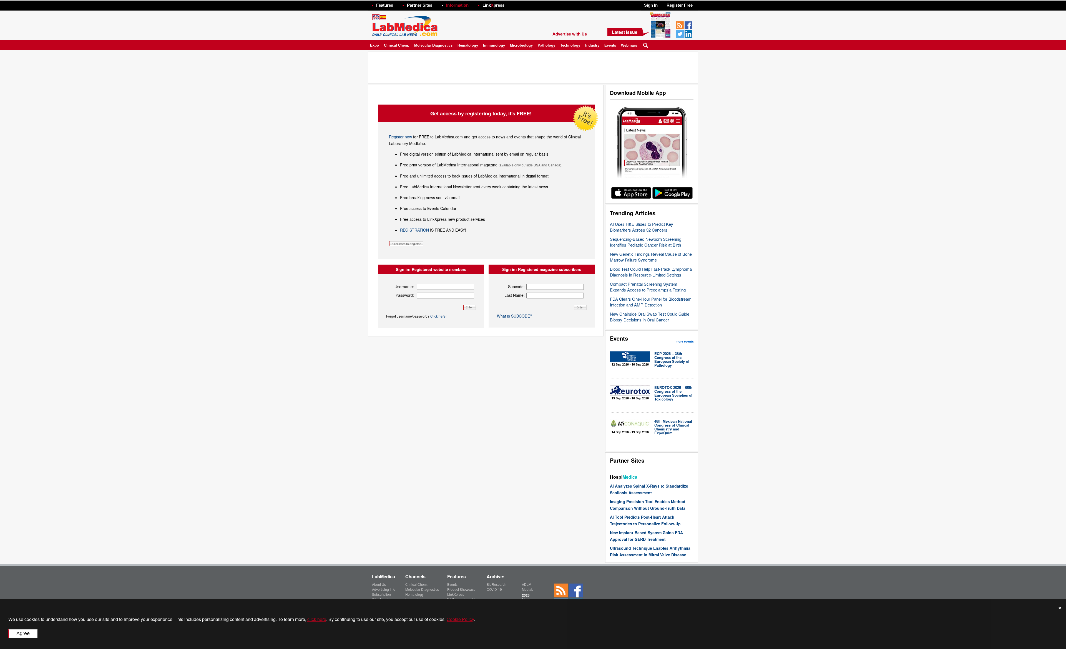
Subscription (381, 594)
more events (685, 341)
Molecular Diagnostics (433, 45)
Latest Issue (624, 32)
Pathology (546, 45)
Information (457, 5)
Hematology (467, 45)
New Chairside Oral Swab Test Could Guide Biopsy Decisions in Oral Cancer (649, 317)
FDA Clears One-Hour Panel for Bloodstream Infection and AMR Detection (651, 302)
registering (478, 113)
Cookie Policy (460, 619)
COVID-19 (494, 589)
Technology (570, 45)
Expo (374, 45)
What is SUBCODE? (514, 316)
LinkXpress (455, 594)
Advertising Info (383, 589)
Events (610, 45)
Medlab (527, 589)
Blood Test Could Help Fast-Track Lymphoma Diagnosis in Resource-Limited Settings (651, 272)
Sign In (651, 5)
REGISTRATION (414, 230)
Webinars (629, 45)
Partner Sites (419, 5)
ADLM (526, 584)
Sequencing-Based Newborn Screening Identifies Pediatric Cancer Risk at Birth (645, 242)
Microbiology (521, 45)
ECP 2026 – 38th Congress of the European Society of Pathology (671, 359)
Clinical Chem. (396, 45)
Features (384, 5)
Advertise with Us (569, 34)
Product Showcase (461, 589)
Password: (405, 295)
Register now (400, 137)
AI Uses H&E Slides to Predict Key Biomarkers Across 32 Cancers (641, 227)
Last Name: (514, 295)
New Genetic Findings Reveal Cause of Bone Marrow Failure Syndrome (651, 257)
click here (316, 619)
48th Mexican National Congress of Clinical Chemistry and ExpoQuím (673, 427)
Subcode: (516, 286)
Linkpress (493, 5)
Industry (592, 45)
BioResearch (496, 584)
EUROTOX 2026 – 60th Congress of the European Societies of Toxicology (673, 393)
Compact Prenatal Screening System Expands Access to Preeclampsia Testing (648, 287)
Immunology (494, 45)
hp (512, 3)
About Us (379, 584)
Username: (404, 286)
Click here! (438, 316)
